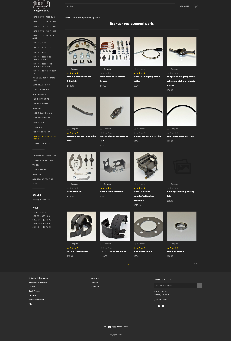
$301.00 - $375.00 (41, 227)
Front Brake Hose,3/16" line (147, 136)
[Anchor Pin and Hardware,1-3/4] (115, 111)
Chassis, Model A (41, 47)
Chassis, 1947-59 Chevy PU (44, 72)
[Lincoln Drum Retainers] (115, 166)
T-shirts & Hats (41, 143)
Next (196, 264)
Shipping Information (44, 155)
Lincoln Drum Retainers (111, 192)
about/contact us (42, 179)
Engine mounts (40, 99)
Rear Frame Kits (41, 85)
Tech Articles (40, 170)
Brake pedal (39, 122)
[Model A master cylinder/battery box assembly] (148, 166)
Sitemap (95, 286)
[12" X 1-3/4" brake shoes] (115, 226)
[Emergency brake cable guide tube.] (81, 111)
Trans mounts (40, 103)
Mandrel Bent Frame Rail (43, 79)
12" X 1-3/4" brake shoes (113, 251)
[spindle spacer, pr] (181, 226)
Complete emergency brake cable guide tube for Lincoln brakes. (181, 81)
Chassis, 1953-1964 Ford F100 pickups (42, 65)
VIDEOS (36, 165)
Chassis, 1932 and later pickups (41, 58)
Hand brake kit (74, 192)
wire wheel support (143, 251)
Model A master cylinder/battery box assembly (144, 196)
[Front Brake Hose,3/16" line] (148, 111)
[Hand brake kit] (81, 166)
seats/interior (40, 89)
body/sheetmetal (42, 132)
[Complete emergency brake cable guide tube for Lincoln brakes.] (181, 51)
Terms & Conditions (43, 160)
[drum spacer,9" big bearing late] (181, 166)
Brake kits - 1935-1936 (44, 26)
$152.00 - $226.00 (41, 219)
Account (184, 6)
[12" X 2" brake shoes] (81, 226)
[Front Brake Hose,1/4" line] (181, 111)
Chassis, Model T (41, 43)
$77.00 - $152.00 (41, 216)
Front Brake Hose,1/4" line (180, 136)
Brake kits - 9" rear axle (43, 37)
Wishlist (95, 282)
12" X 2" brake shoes (77, 251)
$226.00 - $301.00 (41, 223)
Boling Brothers (41, 199)
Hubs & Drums (39, 94)
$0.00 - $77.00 (39, 212)
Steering (37, 127)
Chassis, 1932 (39, 52)
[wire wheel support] (148, 226)
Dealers (36, 174)
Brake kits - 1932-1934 (44, 21)
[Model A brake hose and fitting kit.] (81, 51)
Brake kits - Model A (43, 17)
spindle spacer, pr (176, 251)
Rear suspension (41, 118)
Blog (35, 184)
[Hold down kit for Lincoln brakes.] (115, 51)
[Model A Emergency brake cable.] (148, 51)
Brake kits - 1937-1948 (44, 31)
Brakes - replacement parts (44, 137)
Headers (36, 108)
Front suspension (42, 113)
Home (67, 17)
